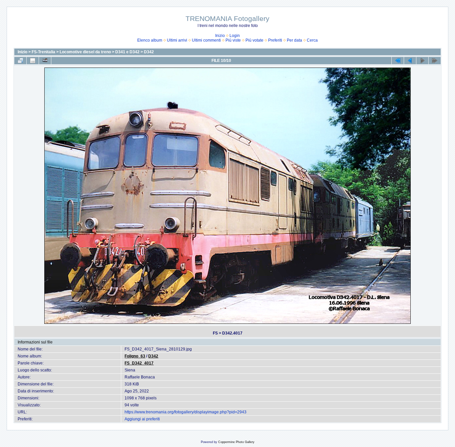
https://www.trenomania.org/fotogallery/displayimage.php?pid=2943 (185, 412)
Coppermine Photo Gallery (236, 442)
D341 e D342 (127, 52)
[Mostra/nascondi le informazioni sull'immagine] (33, 60)
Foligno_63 (135, 356)
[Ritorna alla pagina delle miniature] (20, 60)
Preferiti (275, 40)
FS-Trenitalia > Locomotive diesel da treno (71, 52)
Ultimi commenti (206, 40)
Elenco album (149, 40)
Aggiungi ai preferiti (142, 419)
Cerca (312, 40)
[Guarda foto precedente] (410, 60)
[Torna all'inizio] (398, 60)
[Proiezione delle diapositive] (45, 60)
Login (234, 35)
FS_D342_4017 (139, 363)
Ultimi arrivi (177, 40)
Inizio (220, 35)
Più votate (254, 40)
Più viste (233, 40)
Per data (294, 40)
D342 (149, 52)
